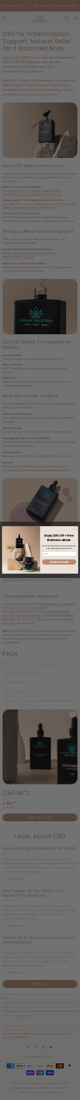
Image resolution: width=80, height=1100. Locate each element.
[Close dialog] (75, 528)
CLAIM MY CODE (59, 562)
